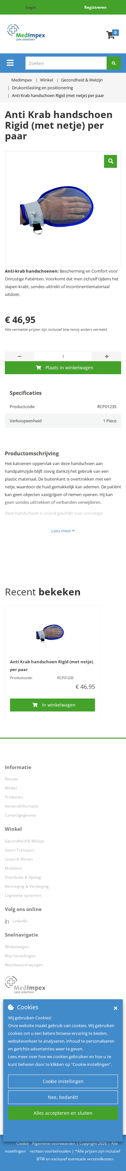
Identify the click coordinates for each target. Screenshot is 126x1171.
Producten (14, 797)
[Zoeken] (114, 63)
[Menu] (10, 63)
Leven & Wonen (19, 859)
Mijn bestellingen (20, 956)
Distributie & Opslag (23, 877)
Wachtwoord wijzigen (24, 965)
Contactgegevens (20, 815)
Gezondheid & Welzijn (24, 841)
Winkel (11, 788)
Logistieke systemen (23, 895)
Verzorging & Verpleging (27, 886)
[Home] (26, 32)
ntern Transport (20, 850)
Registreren (95, 7)
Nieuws (11, 779)
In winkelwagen (59, 705)
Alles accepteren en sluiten (63, 1113)
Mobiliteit (13, 868)
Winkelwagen (17, 946)
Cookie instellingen (63, 1081)
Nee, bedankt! (63, 1097)
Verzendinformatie (21, 806)
